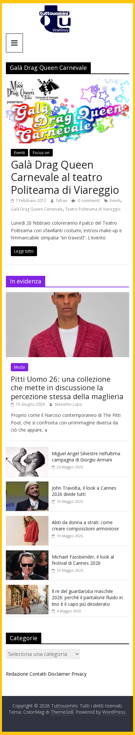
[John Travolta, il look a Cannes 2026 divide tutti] (27, 485)
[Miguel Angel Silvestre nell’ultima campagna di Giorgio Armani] (27, 450)
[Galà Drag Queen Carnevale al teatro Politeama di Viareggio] (67, 83)
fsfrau (62, 200)
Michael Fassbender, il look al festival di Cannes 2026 (83, 560)
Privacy (79, 674)
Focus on (41, 152)
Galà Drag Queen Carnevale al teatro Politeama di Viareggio (65, 177)
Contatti (38, 674)
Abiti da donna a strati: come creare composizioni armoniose (85, 525)
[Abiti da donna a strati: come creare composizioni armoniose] (27, 519)
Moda (19, 367)
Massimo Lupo (68, 404)
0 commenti (88, 200)
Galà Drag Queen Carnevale (37, 209)
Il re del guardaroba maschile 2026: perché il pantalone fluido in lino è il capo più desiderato (87, 597)
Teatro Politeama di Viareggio (93, 209)
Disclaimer (59, 674)
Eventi (19, 152)
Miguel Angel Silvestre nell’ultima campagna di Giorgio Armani (86, 456)
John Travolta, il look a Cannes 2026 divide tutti (84, 491)
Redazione (17, 674)
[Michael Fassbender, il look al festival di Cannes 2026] (27, 554)
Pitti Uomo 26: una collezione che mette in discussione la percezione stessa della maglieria (67, 387)
